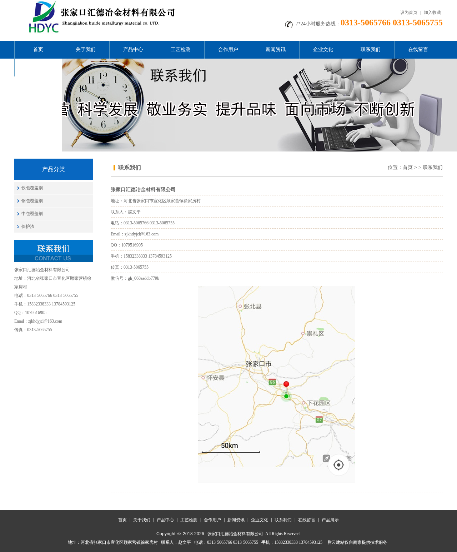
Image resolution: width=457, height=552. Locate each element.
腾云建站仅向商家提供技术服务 (357, 542)
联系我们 (371, 49)
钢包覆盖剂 (32, 200)
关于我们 (86, 49)
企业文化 (323, 49)
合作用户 (228, 49)
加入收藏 (432, 12)
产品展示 (38, 67)
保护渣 (27, 226)
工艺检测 (181, 49)
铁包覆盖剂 (32, 187)
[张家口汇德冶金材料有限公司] (99, 2)
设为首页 (408, 12)
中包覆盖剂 (32, 213)
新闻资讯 (276, 49)
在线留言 (418, 49)
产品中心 (133, 49)
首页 (38, 49)
